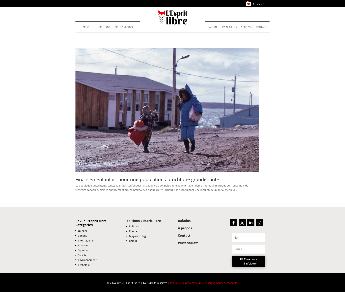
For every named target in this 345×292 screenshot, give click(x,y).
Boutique (105, 27)
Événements (229, 27)
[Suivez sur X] (242, 222)
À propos (246, 27)
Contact (261, 27)
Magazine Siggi (124, 27)
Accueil (87, 27)
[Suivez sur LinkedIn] (250, 222)
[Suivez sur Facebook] (233, 222)
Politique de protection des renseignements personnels (203, 283)
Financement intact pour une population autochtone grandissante (147, 179)
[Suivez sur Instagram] (259, 222)
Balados (213, 27)
